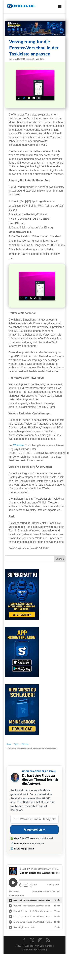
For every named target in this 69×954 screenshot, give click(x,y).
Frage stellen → (34, 829)
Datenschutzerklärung (34, 949)
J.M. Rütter (18, 59)
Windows (40, 59)
